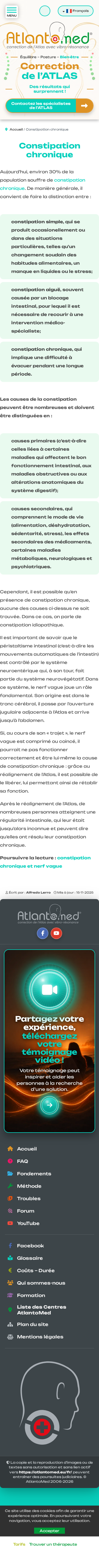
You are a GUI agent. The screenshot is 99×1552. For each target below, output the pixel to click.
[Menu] (12, 12)
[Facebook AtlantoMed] (42, 933)
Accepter (49, 1531)
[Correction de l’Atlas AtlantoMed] (49, 914)
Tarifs (19, 1544)
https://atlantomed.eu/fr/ (45, 1472)
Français (80, 11)
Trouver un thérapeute (53, 1544)
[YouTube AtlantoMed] (56, 933)
